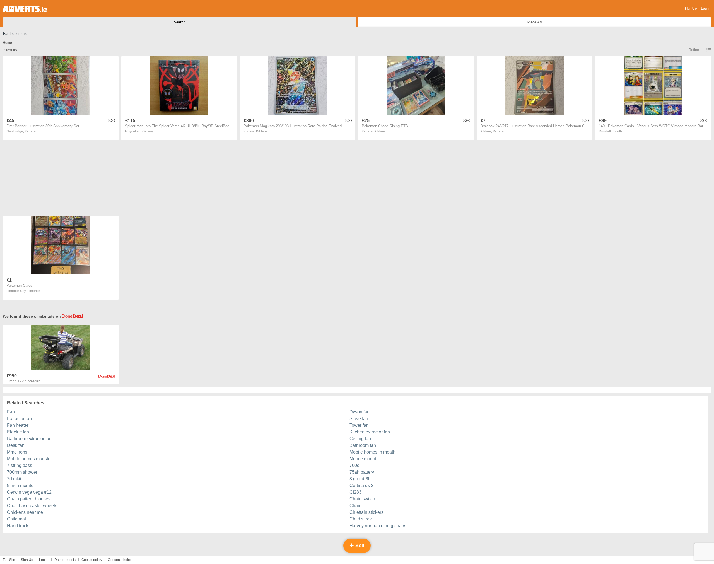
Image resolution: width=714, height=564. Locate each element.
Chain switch (362, 498)
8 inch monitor (21, 485)
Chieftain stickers (366, 512)
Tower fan (359, 425)
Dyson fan (359, 411)
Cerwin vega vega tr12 (29, 492)
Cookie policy (91, 560)
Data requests (65, 560)
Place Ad (534, 22)
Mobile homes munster (29, 458)
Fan (11, 411)
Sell (359, 545)
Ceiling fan (360, 438)
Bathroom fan (362, 445)
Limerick (33, 291)
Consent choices (120, 560)
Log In (705, 9)
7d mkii (14, 478)
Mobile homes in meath (372, 452)
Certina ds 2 (361, 485)
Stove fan (358, 418)
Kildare (30, 131)
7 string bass (19, 465)
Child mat (16, 519)
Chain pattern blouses (28, 498)
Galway (148, 131)
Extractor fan (19, 418)
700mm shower (22, 472)
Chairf (355, 505)
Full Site (9, 560)
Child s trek (360, 519)
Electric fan (18, 432)
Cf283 (355, 492)
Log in (44, 560)
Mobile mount (362, 458)
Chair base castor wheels (32, 505)
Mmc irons (17, 452)
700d (354, 465)
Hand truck (17, 525)
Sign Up (690, 9)
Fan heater (17, 425)
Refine (694, 50)
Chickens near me (25, 512)
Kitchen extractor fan (369, 432)
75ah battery (361, 472)
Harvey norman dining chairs (377, 525)
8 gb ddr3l (359, 478)
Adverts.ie (25, 9)
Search (179, 22)
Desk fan (16, 445)
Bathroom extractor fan (29, 438)
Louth (617, 131)
